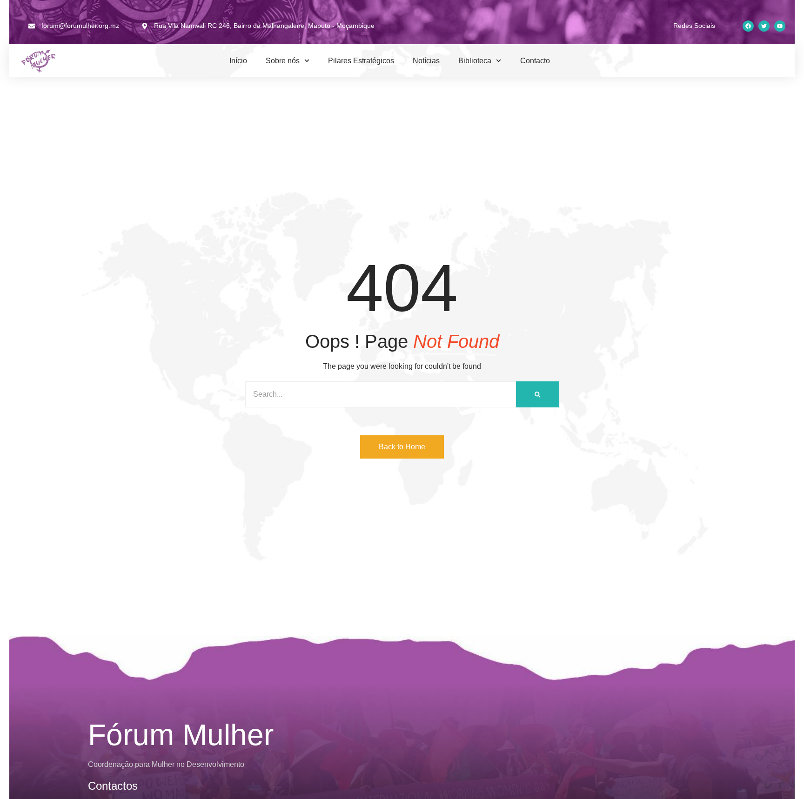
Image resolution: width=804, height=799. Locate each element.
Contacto (535, 61)
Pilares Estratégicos (361, 61)
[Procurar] (537, 394)
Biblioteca (474, 61)
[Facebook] (748, 26)
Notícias (426, 61)
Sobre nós (283, 61)
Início (238, 61)
